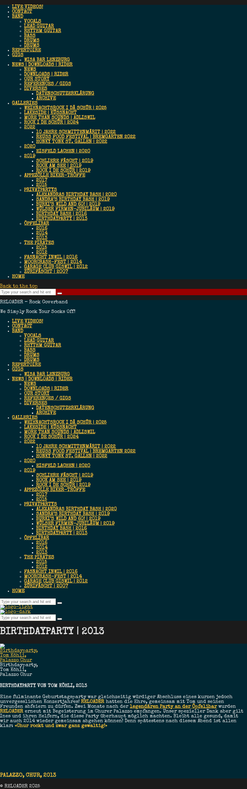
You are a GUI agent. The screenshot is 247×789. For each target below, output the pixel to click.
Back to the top (19, 286)
